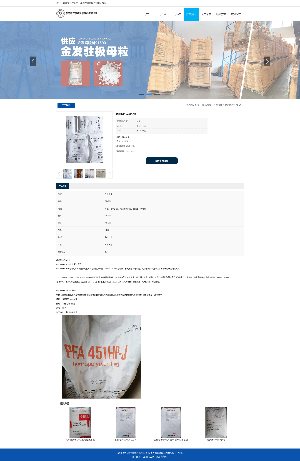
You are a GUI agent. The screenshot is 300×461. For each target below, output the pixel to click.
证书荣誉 (206, 14)
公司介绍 (161, 14)
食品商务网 (161, 457)
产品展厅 (191, 14)
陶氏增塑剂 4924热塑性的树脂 (80, 440)
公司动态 (176, 14)
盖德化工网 (148, 457)
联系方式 (221, 14)
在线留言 (236, 14)
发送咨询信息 (161, 161)
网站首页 (206, 105)
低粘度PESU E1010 (216, 440)
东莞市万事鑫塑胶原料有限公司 (161, 453)
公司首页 (146, 14)
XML (180, 453)
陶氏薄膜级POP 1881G (125, 440)
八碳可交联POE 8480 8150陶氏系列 (171, 440)
